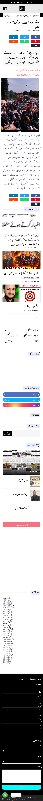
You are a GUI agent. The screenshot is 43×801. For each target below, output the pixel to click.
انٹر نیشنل (39, 699)
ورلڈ (40, 728)
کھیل (40, 725)
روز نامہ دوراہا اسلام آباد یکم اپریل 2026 (28, 70)
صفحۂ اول (16, 30)
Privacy (11, 799)
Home (25, 799)
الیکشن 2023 (39, 696)
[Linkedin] (13, 37)
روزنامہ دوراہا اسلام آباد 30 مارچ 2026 (28, 74)
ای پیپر (40, 702)
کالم (40, 722)
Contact (4, 799)
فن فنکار (40, 718)
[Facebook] (35, 37)
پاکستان (40, 709)
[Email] (35, 45)
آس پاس (39, 706)
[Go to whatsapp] (5, 795)
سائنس (40, 712)
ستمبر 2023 (9, 662)
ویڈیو (40, 731)
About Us (18, 799)
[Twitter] (24, 37)
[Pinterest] (35, 41)
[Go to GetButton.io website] (5, 799)
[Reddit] (13, 41)
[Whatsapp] (24, 41)
